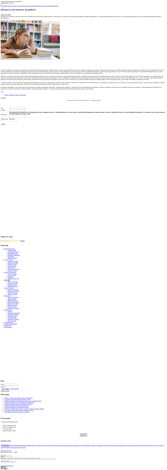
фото (157, 445)
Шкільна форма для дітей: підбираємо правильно (19, 402)
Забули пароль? (14, 389)
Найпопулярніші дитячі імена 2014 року (17, 405)
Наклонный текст (23, 112)
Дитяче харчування (10, 272)
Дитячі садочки (12, 270)
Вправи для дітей (13, 289)
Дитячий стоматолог (14, 313)
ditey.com (17, 458)
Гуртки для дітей (13, 283)
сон (127, 445)
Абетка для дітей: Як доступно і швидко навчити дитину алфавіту (24, 409)
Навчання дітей (12, 285)
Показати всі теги (6, 450)
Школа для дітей (12, 281)
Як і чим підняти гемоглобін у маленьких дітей (19, 410)
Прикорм (10, 277)
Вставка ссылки (123, 112)
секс (154, 445)
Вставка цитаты (160, 112)
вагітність (23, 447)
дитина (6, 95)
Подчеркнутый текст (36, 112)
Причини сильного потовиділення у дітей (17, 399)
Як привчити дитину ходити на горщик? (17, 412)
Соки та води (12, 275)
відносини (50, 445)
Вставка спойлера (15, 114)
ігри (18, 447)
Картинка (131, 112)
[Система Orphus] (95, 100)
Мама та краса (12, 299)
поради (109, 445)
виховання (23, 95)
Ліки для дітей (12, 321)
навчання (12, 95)
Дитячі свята (11, 267)
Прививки (11, 256)
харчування (115, 445)
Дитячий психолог (13, 314)
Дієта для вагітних (13, 297)
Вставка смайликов (111, 112)
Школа (88, 445)
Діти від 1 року (8, 260)
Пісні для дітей (12, 307)
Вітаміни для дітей (13, 319)
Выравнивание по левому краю (66, 112)
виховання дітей (101, 445)
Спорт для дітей (9, 288)
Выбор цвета (139, 112)
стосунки (44, 445)
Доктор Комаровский (10, 324)
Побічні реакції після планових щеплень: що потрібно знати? (23, 401)
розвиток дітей (133, 445)
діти (38, 445)
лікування (14, 447)
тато (35, 445)
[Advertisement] (27, 64)
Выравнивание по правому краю (93, 112)
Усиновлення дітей (13, 302)
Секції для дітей (12, 292)
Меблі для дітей (12, 300)
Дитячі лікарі (8, 310)
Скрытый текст (149, 112)
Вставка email (25, 114)
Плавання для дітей (13, 291)
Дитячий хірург (12, 316)
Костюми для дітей (13, 308)
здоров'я (93, 445)
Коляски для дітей (13, 303)
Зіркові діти (7, 325)
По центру (80, 112)
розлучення (82, 445)
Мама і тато (7, 296)
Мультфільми (8, 327)
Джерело (3, 98)
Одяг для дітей (12, 266)
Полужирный (13, 112)
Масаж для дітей (12, 294)
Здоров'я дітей (12, 250)
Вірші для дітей (12, 305)
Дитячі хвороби (8, 322)
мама (11, 445)
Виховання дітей (13, 253)
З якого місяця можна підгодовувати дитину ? (18, 404)
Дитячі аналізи (12, 317)
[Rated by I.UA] (4, 469)
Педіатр (10, 311)
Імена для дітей (12, 258)
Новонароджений (9, 249)
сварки (75, 445)
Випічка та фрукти (13, 278)
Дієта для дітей (12, 274)
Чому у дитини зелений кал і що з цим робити (19, 398)
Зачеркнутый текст (49, 112)
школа (17, 95)
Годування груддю (13, 252)
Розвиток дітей (12, 264)
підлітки (150, 445)
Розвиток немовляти (14, 255)
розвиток (70, 445)
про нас (7, 460)
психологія (30, 445)
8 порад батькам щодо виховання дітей (16, 407)
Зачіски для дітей (13, 263)
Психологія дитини (13, 269)
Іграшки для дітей (13, 261)
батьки (23, 445)
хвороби (8, 447)
